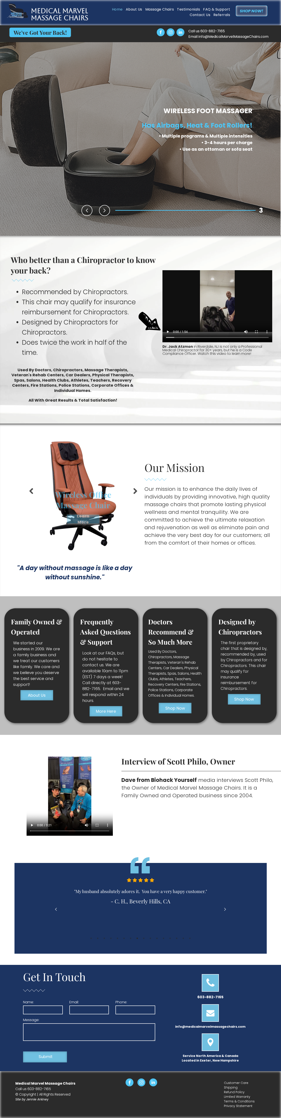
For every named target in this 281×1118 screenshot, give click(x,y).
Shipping (231, 1087)
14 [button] (177, 938)
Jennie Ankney (37, 1099)
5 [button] (117, 938)
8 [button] (137, 938)
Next (135, 494)
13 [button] (170, 938)
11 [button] (157, 938)
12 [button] (163, 938)
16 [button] (190, 938)
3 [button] (104, 938)
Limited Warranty (237, 1096)
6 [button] (124, 938)
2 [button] (97, 938)
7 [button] (130, 938)
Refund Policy (234, 1092)
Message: (31, 1019)
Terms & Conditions (239, 1101)
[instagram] (171, 32)
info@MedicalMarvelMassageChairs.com (233, 36)
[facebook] (161, 32)
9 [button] (144, 938)
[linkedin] (180, 32)
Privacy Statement (238, 1106)
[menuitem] (116, 9)
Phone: (121, 1002)
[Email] (210, 1020)
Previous (30, 494)
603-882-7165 (212, 31)
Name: (28, 1002)
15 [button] (183, 938)
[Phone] (210, 990)
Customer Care (236, 1083)
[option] (140, 898)
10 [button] (150, 938)
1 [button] (91, 938)
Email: (74, 1002)
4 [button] (111, 938)
